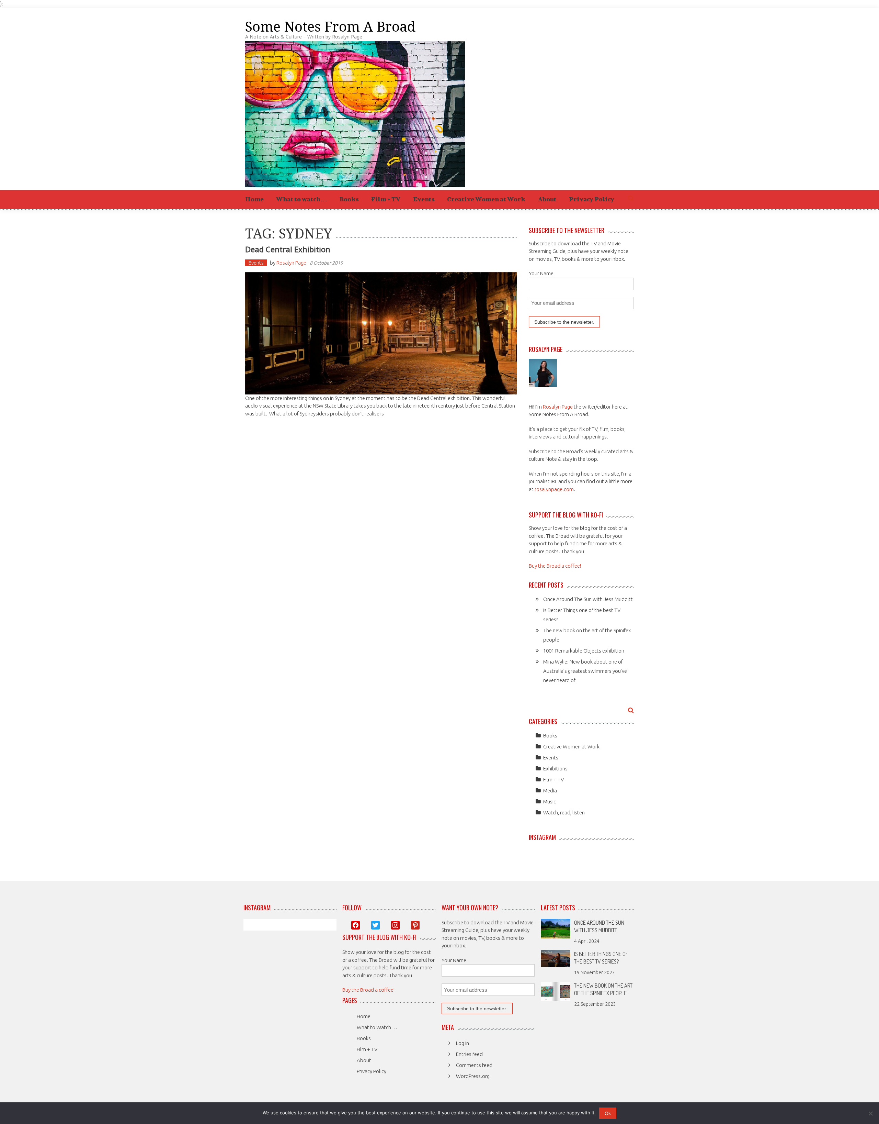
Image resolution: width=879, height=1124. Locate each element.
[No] (870, 1113)
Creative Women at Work (486, 199)
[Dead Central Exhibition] (381, 333)
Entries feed (469, 1054)
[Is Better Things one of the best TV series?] (556, 958)
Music (549, 801)
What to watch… (301, 199)
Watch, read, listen (564, 812)
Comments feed (474, 1065)
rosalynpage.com (554, 489)
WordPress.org (473, 1076)
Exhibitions (555, 768)
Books (349, 199)
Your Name (541, 273)
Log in (462, 1043)
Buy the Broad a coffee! (555, 566)
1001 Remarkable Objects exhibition (583, 651)
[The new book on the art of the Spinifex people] (556, 991)
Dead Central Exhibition (287, 249)
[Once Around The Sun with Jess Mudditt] (556, 928)
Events (424, 199)
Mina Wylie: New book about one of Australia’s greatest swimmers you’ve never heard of (585, 671)
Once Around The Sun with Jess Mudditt (588, 599)
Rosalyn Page (291, 263)
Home (254, 199)
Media (550, 790)
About (547, 199)
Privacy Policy (591, 199)
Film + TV (386, 199)
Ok (608, 1113)
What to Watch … (377, 1027)
